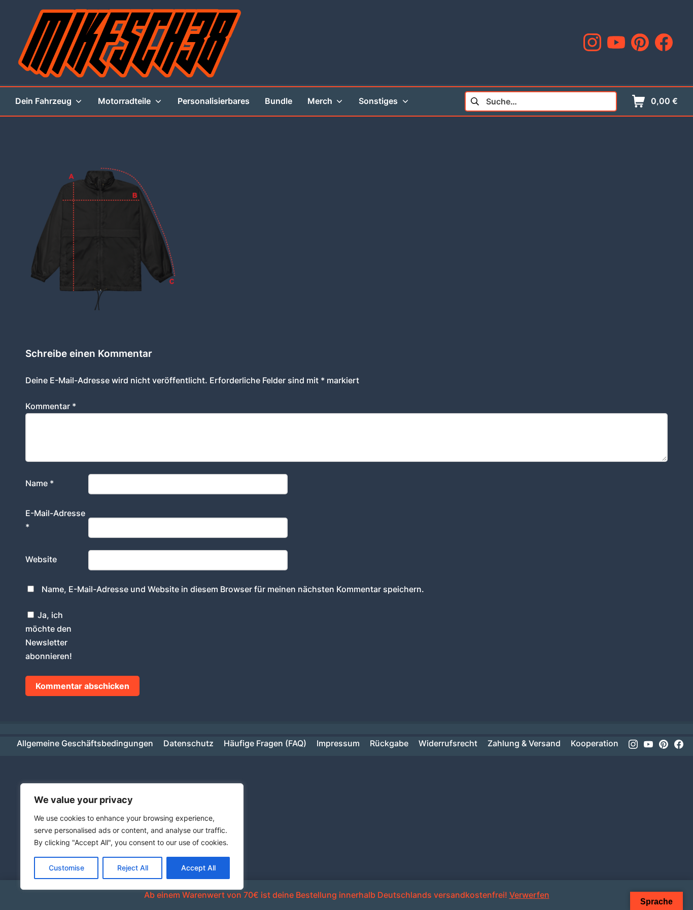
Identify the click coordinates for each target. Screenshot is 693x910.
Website (41, 559)
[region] (132, 836)
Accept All (198, 867)
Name (39, 483)
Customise (66, 867)
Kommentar (50, 406)
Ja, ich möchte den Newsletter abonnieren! (48, 636)
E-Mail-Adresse (55, 520)
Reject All (132, 867)
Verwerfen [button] (529, 895)
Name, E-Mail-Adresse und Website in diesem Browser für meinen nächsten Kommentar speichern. (233, 589)
